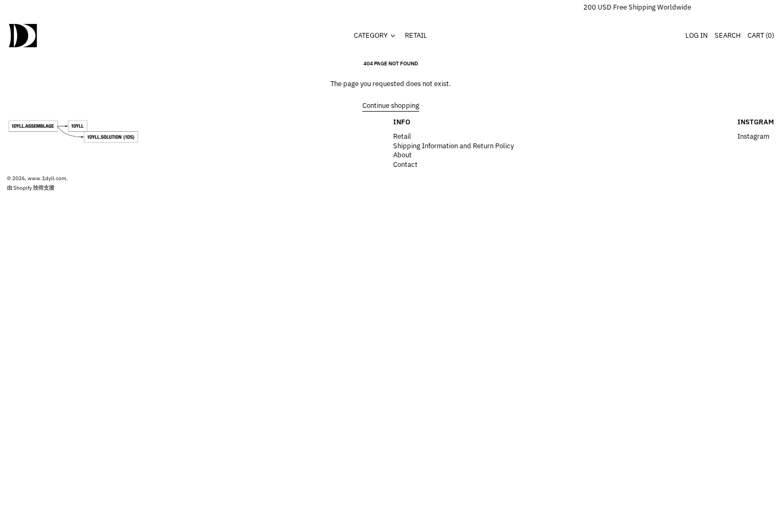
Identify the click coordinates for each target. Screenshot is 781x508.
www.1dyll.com (47, 178)
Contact (405, 164)
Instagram (753, 136)
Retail (402, 136)
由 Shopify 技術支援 (30, 187)
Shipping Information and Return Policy (453, 145)
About (402, 154)
